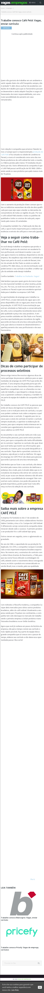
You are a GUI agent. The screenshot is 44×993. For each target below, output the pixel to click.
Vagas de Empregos (24, 979)
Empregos (9, 8)
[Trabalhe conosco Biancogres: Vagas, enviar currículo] (22, 903)
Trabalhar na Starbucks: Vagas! (27, 276)
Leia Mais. (15, 990)
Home (2, 8)
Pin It (32, 879)
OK (40, 987)
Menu (33, 3)
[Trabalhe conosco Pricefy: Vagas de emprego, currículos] (22, 933)
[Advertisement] (22, 57)
